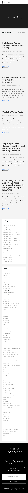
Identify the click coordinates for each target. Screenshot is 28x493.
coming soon (7, 333)
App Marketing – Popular (10, 244)
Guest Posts (7, 251)
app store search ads (9, 307)
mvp (4, 399)
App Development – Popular (11, 234)
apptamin (6, 320)
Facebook (6, 461)
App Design (6, 228)
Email (21, 461)
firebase (5, 341)
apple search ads (8, 314)
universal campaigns (9, 431)
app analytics (7, 288)
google (5, 344)
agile (4, 282)
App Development (8, 230)
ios (4, 369)
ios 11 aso (6, 373)
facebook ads (7, 339)
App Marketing (7, 236)
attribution (6, 329)
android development (9, 286)
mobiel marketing (8, 388)
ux (4, 435)
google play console (9, 352)
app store (6, 301)
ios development (8, 378)
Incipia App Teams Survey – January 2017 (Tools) (13, 45)
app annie (6, 290)
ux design (6, 437)
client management (9, 331)
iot (4, 380)
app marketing (7, 295)
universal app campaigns (10, 429)
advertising (6, 277)
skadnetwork (7, 416)
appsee (5, 316)
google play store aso (9, 359)
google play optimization (10, 354)
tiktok (5, 425)
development (7, 337)
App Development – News (11, 232)
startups (5, 420)
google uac (6, 363)
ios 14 (5, 376)
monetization (7, 397)
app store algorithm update (11, 303)
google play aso (8, 350)
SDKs (5, 410)
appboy (5, 309)
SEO (4, 414)
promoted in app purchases (11, 405)
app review (6, 299)
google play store (8, 356)
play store (6, 401)
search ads (6, 412)
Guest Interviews (8, 248)
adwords (6, 280)
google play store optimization (12, 361)
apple (5, 312)
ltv (4, 386)
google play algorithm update (12, 348)
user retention (7, 433)
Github (18, 461)
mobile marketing (8, 395)
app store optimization (10, 305)
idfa (4, 367)
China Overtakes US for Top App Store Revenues (13, 79)
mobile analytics (8, 393)
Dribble (14, 461)
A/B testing (6, 273)
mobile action (7, 390)
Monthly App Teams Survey (11, 255)
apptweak (6, 322)
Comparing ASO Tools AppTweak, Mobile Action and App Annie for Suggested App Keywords (13, 185)
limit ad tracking (8, 384)
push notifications (8, 408)
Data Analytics (7, 246)
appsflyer (6, 318)
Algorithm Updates (9, 225)
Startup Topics (7, 257)
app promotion (7, 297)
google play (6, 346)
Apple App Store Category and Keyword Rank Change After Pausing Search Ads (13, 147)
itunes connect (7, 382)
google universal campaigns (11, 365)
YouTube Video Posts (12, 112)
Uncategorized (7, 259)
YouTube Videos (8, 261)
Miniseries (6, 253)
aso (4, 324)
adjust (5, 275)
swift (4, 423)
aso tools (6, 327)
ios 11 (4, 371)
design (5, 335)
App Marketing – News (10, 238)
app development (8, 292)
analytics (6, 284)
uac (4, 427)
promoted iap (7, 403)
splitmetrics (6, 418)
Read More (5, 66)
